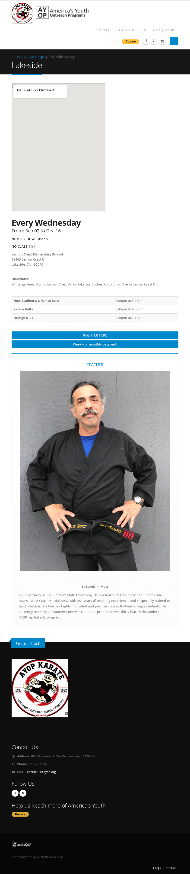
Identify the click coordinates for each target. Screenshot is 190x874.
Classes (17, 56)
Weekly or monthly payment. (95, 344)
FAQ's (157, 868)
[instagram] (162, 41)
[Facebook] (146, 41)
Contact (171, 868)
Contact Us (126, 30)
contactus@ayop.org (41, 772)
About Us (104, 30)
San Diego (36, 56)
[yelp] (154, 41)
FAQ (144, 30)
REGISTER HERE (95, 335)
